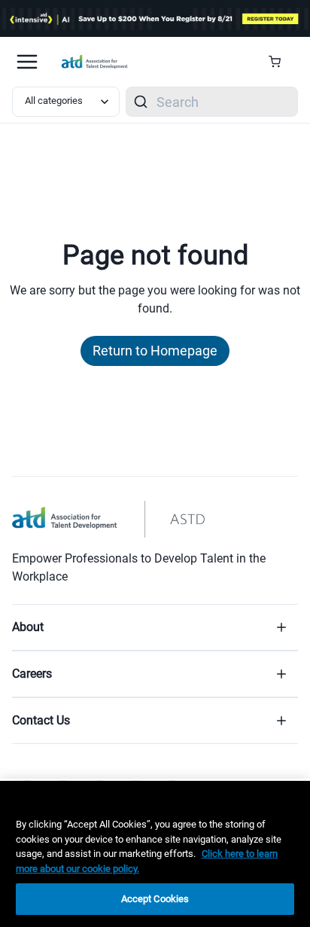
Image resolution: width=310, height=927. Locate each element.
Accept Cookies (155, 898)
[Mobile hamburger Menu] (27, 62)
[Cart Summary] (280, 62)
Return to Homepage (155, 350)
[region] (155, 854)
